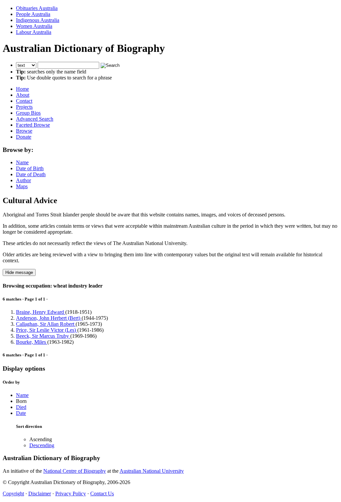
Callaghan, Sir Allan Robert (46, 324)
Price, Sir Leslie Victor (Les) (46, 330)
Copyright (13, 493)
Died (21, 407)
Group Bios (28, 113)
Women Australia (34, 26)
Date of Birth (30, 168)
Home (22, 89)
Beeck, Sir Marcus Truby (43, 336)
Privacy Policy (70, 493)
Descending (41, 445)
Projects (24, 107)
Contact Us (102, 493)
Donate (23, 137)
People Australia (33, 14)
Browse (24, 131)
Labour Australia (33, 32)
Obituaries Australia (37, 8)
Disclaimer (39, 493)
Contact (24, 101)
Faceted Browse (33, 125)
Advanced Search (34, 119)
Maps (22, 186)
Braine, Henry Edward (40, 312)
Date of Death (31, 174)
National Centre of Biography (74, 471)
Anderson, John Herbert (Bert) (49, 318)
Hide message (19, 272)
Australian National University (152, 471)
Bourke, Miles (31, 342)
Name (22, 162)
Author (23, 180)
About (22, 95)
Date (21, 413)
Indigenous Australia (37, 20)
